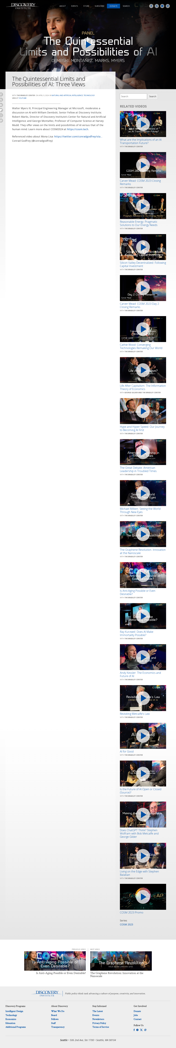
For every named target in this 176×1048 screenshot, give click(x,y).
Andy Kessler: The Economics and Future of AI (140, 674)
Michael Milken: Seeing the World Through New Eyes (140, 510)
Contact (137, 1019)
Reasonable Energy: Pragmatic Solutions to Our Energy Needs (138, 223)
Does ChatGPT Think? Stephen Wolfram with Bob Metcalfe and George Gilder (139, 833)
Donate (113, 6)
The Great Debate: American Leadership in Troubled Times (138, 469)
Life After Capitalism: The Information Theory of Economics (143, 387)
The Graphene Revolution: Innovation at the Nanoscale (143, 551)
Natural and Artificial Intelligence (67, 95)
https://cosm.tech (77, 129)
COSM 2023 (126, 924)
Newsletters (98, 1019)
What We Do (57, 1011)
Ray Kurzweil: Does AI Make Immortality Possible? (136, 633)
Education (10, 1023)
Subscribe (99, 6)
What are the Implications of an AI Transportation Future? (141, 141)
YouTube (22, 98)
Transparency (57, 1027)
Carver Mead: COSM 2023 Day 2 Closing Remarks (139, 305)
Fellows (54, 1019)
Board (54, 1015)
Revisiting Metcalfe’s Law (135, 713)
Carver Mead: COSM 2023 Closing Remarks (140, 182)
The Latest (97, 1011)
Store (86, 6)
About (62, 6)
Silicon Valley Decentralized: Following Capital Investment (143, 264)
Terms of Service (100, 1027)
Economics (11, 1019)
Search (126, 6)
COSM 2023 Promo (131, 912)
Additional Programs (16, 1027)
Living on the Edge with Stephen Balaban (139, 873)
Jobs (136, 1015)
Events (74, 6)
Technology (89, 95)
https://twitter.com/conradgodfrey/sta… (78, 136)
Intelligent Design (14, 1011)
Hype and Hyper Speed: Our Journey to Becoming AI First (142, 428)
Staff (53, 1023)
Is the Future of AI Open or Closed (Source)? (140, 791)
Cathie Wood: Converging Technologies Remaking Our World (141, 346)
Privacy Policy (99, 1023)
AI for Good (127, 751)
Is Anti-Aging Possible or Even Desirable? (137, 592)
